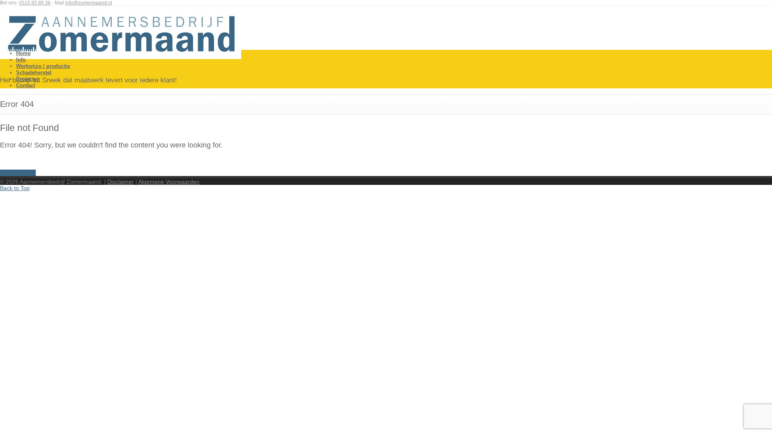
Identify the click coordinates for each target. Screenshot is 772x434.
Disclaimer (120, 181)
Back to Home (18, 173)
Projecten (28, 79)
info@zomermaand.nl (88, 3)
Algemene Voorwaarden (168, 181)
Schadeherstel (33, 73)
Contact (25, 85)
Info (21, 60)
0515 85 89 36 (35, 3)
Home (23, 53)
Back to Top (15, 188)
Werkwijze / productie (43, 66)
